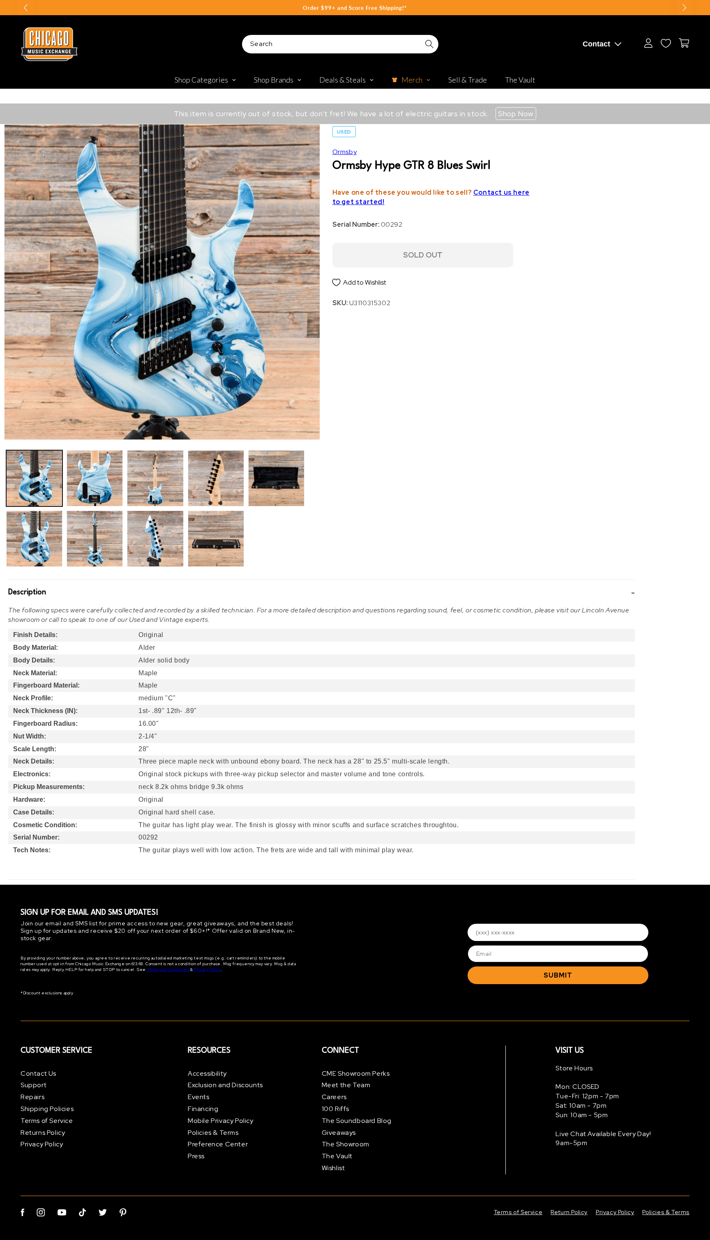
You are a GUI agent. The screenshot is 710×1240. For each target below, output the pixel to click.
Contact (596, 44)
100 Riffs (335, 1108)
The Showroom (345, 1144)
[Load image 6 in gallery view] (155, 539)
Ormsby (344, 151)
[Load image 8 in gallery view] (216, 539)
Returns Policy (43, 1132)
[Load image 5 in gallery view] (155, 478)
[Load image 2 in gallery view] (34, 539)
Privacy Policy (207, 970)
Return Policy (569, 1212)
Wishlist (333, 1168)
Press (196, 1156)
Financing (203, 1108)
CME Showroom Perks (356, 1073)
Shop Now (516, 113)
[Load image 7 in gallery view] (216, 478)
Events (199, 1097)
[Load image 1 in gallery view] (34, 478)
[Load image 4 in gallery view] (95, 539)
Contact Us (38, 1073)
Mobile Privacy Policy (221, 1120)
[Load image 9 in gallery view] (276, 478)
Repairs (32, 1097)
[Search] (429, 44)
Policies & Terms (213, 1132)
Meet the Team (346, 1085)
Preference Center (218, 1144)
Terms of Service (47, 1120)
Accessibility (207, 1073)
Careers (334, 1097)
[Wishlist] (666, 43)
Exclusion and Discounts (225, 1085)
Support (33, 1085)
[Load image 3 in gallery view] (95, 478)
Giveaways (339, 1132)
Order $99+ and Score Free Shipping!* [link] (355, 8)
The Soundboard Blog (357, 1120)
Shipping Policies (47, 1108)
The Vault (337, 1156)
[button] (321, 593)
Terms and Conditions (168, 970)
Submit (558, 975)
